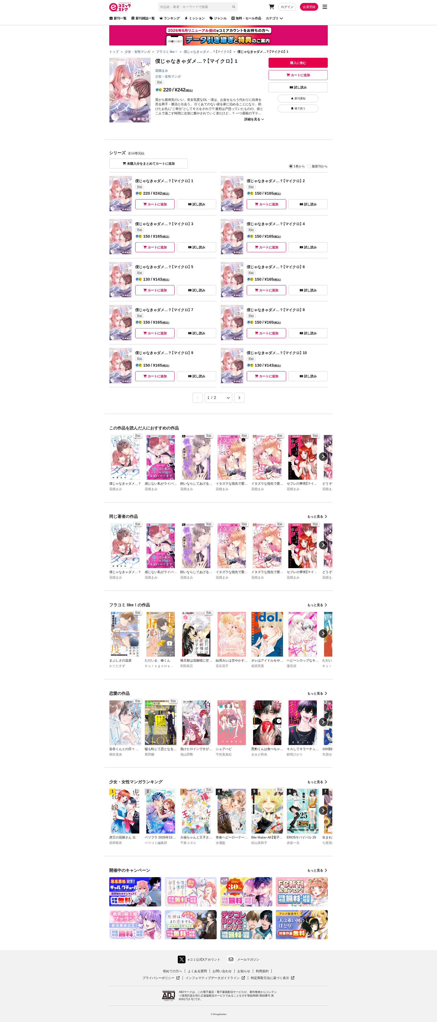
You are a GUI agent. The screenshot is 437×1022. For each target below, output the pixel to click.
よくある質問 (197, 971)
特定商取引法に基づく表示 (273, 978)
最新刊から (320, 166)
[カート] (271, 7)
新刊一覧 (120, 18)
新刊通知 (300, 98)
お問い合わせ (222, 971)
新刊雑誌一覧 (145, 18)
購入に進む (298, 63)
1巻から (299, 166)
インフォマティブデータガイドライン (212, 978)
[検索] (234, 6)
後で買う (300, 108)
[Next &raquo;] (239, 398)
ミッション (197, 18)
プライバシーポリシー (161, 978)
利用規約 (262, 971)
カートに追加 (300, 75)
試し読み (300, 87)
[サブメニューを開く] (325, 7)
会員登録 (309, 7)
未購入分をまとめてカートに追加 (151, 163)
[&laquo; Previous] (198, 398)
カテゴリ (272, 18)
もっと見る (315, 516)
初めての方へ (172, 971)
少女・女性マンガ (168, 76)
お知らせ (243, 971)
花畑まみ (161, 70)
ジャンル (220, 18)
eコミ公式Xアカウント (200, 960)
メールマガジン (248, 959)
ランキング (172, 18)
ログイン (287, 7)
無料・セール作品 (248, 18)
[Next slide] (323, 456)
